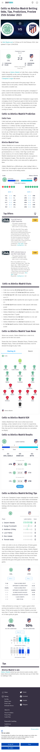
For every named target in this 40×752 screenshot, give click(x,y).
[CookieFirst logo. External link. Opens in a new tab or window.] (2, 731)
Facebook (25, 696)
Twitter (24, 692)
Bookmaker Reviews (9, 705)
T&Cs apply (20, 243)
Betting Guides (7, 701)
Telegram (25, 704)
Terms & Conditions (8, 712)
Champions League (7, 78)
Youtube (25, 700)
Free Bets (6, 699)
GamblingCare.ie (20, 245)
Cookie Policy (7, 717)
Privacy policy (35, 729)
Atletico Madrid (14, 72)
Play (35, 220)
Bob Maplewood (8, 42)
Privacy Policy (7, 714)
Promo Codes (7, 703)
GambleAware (7, 724)
